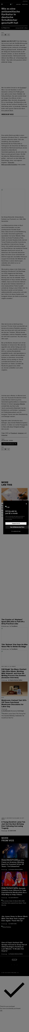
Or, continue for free (15, 531)
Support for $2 (16, 523)
